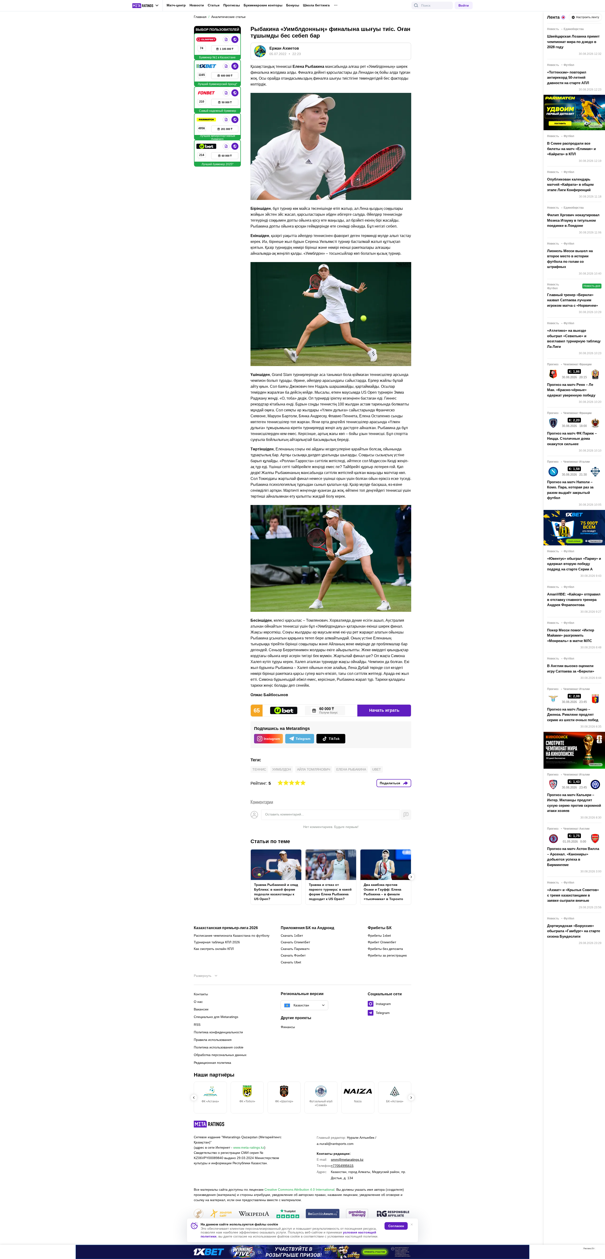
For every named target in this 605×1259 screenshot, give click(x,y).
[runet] (198, 1214)
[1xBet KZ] (206, 66)
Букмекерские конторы (263, 5)
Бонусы (292, 5)
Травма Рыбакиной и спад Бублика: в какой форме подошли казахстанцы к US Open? (276, 892)
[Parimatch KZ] (206, 119)
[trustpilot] (288, 1214)
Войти (463, 5)
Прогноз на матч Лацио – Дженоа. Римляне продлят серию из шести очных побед (572, 714)
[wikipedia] (254, 1214)
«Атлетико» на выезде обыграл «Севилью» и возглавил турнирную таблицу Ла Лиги (574, 338)
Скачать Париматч (295, 949)
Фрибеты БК (380, 928)
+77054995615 (342, 1166)
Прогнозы (231, 5)
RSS (197, 1024)
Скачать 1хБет (292, 935)
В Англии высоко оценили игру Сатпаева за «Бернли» (570, 668)
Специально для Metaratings (216, 1017)
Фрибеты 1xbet (379, 935)
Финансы (288, 1027)
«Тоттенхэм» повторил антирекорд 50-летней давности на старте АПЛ (568, 77)
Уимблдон (281, 769)
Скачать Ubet (291, 962)
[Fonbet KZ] (206, 92)
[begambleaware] (323, 1214)
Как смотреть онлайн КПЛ (214, 949)
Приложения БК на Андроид (307, 928)
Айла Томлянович (313, 769)
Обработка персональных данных (220, 1055)
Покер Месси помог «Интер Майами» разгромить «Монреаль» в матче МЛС (570, 635)
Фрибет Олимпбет (382, 942)
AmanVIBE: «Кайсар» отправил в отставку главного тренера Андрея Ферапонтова (574, 599)
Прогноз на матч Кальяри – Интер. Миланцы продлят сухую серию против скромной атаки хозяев (574, 803)
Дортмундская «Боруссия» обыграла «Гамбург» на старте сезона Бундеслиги (573, 931)
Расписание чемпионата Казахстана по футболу (231, 935)
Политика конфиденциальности (218, 1032)
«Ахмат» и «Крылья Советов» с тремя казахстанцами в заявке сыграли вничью (573, 895)
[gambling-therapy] (357, 1214)
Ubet (376, 769)
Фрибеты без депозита (385, 949)
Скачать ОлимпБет (295, 942)
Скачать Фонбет (293, 955)
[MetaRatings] (209, 1124)
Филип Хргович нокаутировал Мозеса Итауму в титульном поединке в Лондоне (573, 220)
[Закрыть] (598, 1249)
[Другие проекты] (145, 5)
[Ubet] (206, 146)
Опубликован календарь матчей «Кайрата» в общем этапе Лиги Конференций (570, 184)
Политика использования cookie (218, 1047)
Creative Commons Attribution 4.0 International (299, 1189)
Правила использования (213, 1040)
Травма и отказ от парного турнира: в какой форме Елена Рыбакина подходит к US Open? (330, 892)
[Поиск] (416, 5)
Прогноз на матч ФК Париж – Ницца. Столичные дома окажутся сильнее (572, 438)
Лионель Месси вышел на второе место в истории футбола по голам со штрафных (570, 259)
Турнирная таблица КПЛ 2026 (217, 942)
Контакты (201, 994)
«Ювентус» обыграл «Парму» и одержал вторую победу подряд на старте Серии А (574, 563)
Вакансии (201, 1009)
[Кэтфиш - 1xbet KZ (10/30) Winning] (302, 1252)
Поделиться (390, 783)
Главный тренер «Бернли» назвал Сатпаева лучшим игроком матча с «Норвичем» (572, 300)
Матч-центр (176, 5)
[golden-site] (221, 1214)
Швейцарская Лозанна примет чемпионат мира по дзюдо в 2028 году (573, 41)
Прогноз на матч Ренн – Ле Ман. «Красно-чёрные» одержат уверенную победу (571, 390)
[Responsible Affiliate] (393, 1214)
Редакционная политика (212, 1063)
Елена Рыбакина (351, 769)
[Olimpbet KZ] (206, 39)
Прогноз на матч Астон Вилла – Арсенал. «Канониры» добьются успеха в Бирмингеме (573, 857)
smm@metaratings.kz (347, 1159)
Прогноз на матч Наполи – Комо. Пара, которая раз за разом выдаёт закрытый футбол (570, 490)
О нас (198, 1002)
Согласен (396, 1226)
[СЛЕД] (411, 877)
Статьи (214, 5)
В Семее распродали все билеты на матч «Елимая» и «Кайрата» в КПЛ (571, 148)
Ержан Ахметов (284, 48)
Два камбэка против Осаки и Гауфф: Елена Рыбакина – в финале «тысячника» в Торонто (383, 892)
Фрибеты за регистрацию (387, 955)
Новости (197, 5)
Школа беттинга (316, 5)
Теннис (259, 769)
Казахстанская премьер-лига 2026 (226, 928)
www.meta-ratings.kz (248, 1147)
